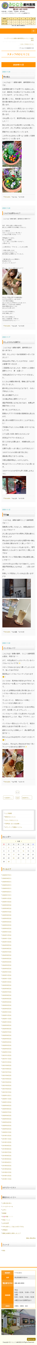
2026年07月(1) (6, 875)
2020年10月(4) (6, 1102)
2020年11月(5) (6, 1099)
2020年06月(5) (6, 1115)
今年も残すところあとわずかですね (13, 1226)
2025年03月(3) (6, 925)
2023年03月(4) (6, 1005)
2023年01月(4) (6, 1012)
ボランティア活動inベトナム (13, 827)
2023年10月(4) (6, 982)
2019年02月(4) (6, 1169)
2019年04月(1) (6, 1162)
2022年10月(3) (6, 1022)
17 (13, 854)
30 (8, 861)
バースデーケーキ (7, 1206)
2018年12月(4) (6, 1175)
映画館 (4, 1213)
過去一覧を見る (31, 1238)
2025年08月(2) (6, 908)
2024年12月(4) (6, 935)
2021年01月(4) (6, 1092)
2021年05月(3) (6, 1079)
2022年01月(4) (6, 1052)
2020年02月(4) (6, 1129)
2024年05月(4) (6, 958)
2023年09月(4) (6, 985)
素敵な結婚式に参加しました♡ (11, 1233)
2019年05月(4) (6, 1159)
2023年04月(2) (6, 1002)
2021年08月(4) (6, 1069)
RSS (3, 1250)
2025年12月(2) (6, 898)
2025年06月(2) (6, 915)
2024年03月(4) (6, 965)
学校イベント (6, 1220)
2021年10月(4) (6, 1062)
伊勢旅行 (5, 1230)
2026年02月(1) (6, 892)
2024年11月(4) (6, 938)
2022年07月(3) (6, 1032)
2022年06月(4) (6, 1035)
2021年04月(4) (6, 1082)
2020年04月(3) (6, 1122)
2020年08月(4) (6, 1109)
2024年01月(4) (6, 972)
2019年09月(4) (6, 1145)
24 (13, 858)
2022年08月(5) (6, 1029)
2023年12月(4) (6, 975)
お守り (4, 1210)
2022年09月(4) (6, 1025)
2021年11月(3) (6, 1059)
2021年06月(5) (6, 1075)
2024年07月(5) (6, 952)
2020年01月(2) (6, 1132)
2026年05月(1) (6, 882)
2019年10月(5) (6, 1142)
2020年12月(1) (6, 1095)
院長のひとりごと (10, 817)
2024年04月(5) (6, 962)
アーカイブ (6, 869)
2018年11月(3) (6, 1179)
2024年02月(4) (6, 968)
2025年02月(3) (6, 928)
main (17, 798)
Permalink (7, 197)
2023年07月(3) (6, 992)
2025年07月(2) (6, 912)
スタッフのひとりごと (27, 44)
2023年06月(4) (6, 995)
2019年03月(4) (6, 1165)
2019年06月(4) (6, 1155)
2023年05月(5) (6, 998)
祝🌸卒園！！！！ (7, 1216)
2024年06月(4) (6, 955)
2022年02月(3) (6, 1049)
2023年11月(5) (6, 978)
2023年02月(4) (6, 1008)
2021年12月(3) (6, 1055)
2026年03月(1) (6, 888)
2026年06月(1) (6, 878)
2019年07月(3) (6, 1152)
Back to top (31, 1339)
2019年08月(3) (6, 1149)
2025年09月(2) (6, 905)
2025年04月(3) (6, 922)
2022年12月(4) (6, 1015)
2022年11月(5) (6, 1019)
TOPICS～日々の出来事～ (12, 824)
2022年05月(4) (6, 1039)
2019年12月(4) (6, 1135)
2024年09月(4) (6, 945)
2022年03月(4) (6, 1045)
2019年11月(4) (6, 1139)
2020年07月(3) (6, 1112)
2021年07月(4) (6, 1072)
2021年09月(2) (6, 1065)
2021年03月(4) (6, 1085)
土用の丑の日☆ (7, 1203)
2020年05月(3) (6, 1119)
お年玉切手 (5, 1223)
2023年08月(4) (6, 988)
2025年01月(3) (6, 932)
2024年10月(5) (6, 942)
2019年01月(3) (6, 1172)
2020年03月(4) (6, 1125)
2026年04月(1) (6, 885)
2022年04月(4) (6, 1042)
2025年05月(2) (6, 918)
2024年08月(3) (6, 948)
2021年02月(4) (6, 1089)
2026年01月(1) (6, 895)
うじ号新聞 (8, 813)
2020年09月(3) (6, 1105)
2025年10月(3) (6, 902)
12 (23, 851)
